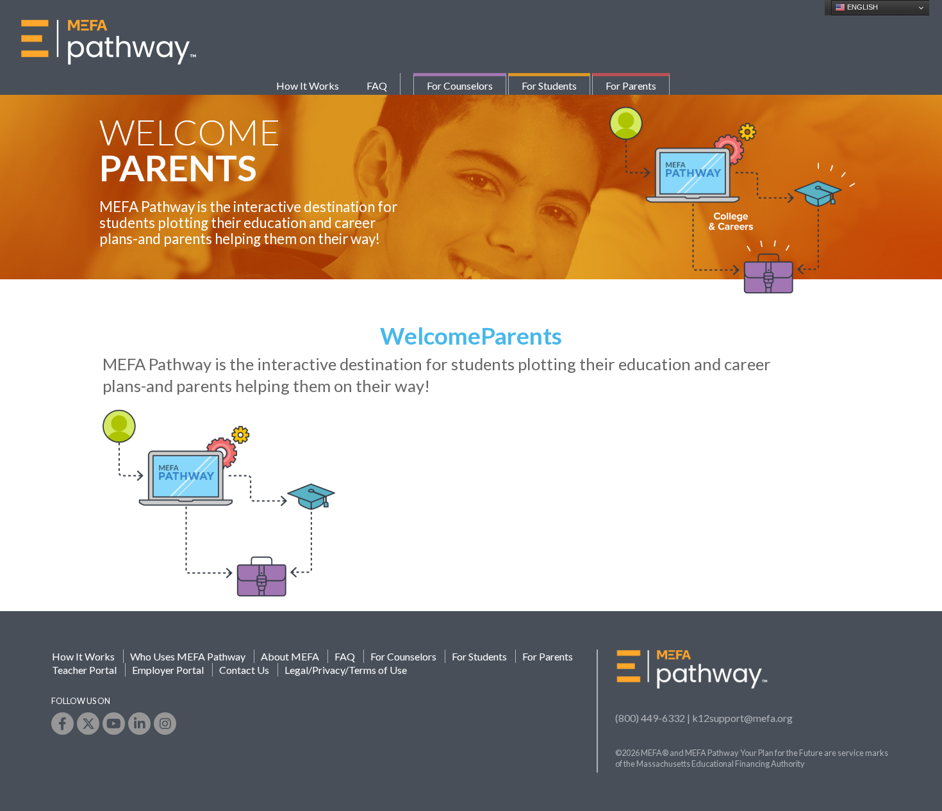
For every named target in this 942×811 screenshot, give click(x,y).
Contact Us (244, 670)
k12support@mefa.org (742, 718)
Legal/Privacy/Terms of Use (346, 670)
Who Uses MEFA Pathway (187, 656)
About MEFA (290, 656)
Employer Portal (168, 670)
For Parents (631, 85)
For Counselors (460, 85)
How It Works (307, 85)
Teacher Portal (84, 670)
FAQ (377, 85)
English (861, 7)
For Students (549, 85)
